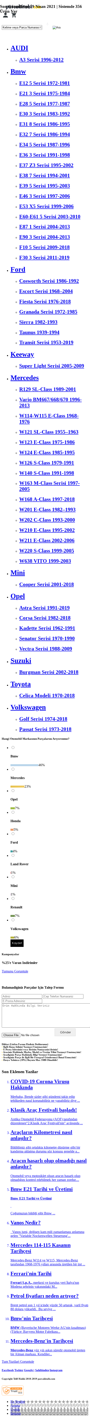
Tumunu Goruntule (15, 971)
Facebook (8, 1370)
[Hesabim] (5, 17)
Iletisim (15, 1413)
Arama (15, 1405)
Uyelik (15, 1409)
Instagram (56, 1370)
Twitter (18, 1370)
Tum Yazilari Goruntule (18, 1361)
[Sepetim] (13, 17)
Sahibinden (42, 1370)
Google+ (29, 1370)
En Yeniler (17, 1401)
